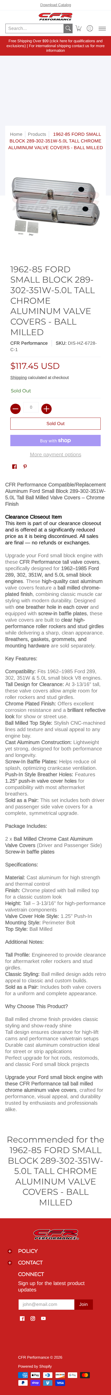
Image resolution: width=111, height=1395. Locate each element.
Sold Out (55, 423)
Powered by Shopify (35, 1366)
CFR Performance (29, 343)
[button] (78, 28)
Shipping (18, 377)
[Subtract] (15, 409)
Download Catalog (55, 5)
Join (83, 1304)
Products (37, 134)
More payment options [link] (55, 454)
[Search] (68, 28)
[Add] (46, 409)
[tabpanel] (55, 799)
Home (16, 134)
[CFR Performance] (55, 16)
